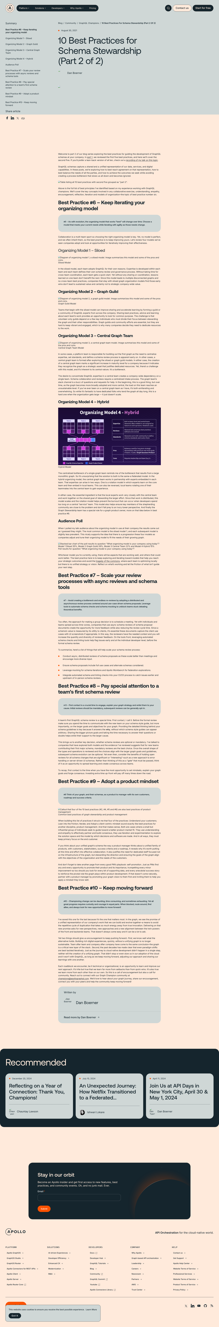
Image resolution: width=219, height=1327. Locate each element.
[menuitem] (26, 1253)
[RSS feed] (212, 1306)
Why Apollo (76, 8)
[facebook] (7, 118)
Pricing (92, 8)
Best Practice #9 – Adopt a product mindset (22, 95)
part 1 (90, 157)
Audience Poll (12, 64)
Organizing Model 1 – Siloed (18, 38)
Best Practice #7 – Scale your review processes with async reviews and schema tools (22, 73)
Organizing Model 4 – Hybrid (19, 58)
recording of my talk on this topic (142, 160)
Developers (57, 8)
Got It (15, 1315)
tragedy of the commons (108, 561)
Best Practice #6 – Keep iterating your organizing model (21, 31)
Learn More (91, 1309)
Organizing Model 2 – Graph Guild (21, 44)
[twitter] (17, 118)
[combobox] (168, 8)
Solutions (39, 8)
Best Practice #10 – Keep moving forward (21, 103)
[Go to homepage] (9, 8)
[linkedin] (12, 118)
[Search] (168, 8)
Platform (23, 8)
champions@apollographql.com (73, 978)
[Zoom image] (92, 182)
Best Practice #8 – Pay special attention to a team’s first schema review (21, 85)
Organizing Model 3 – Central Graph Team (22, 51)
